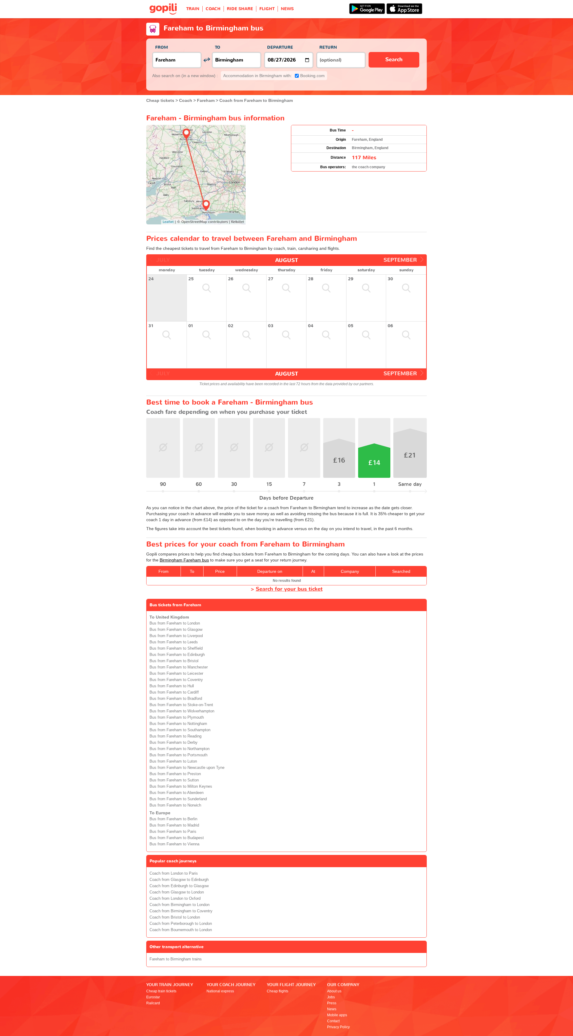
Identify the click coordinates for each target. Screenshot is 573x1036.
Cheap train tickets (161, 991)
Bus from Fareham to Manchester (179, 667)
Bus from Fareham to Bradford (176, 699)
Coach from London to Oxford (175, 898)
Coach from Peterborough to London (181, 924)
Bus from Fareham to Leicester (176, 673)
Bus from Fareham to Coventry (176, 680)
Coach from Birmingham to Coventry (181, 911)
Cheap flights (277, 991)
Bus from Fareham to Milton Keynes (181, 786)
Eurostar (153, 997)
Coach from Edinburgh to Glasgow (179, 886)
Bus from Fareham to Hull (172, 686)
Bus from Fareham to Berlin (173, 819)
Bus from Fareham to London (175, 623)
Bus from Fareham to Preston (175, 774)
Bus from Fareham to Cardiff (174, 692)
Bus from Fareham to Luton (173, 761)
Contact (333, 1021)
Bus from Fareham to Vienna (174, 844)
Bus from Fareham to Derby (174, 742)
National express (220, 991)
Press (331, 1003)
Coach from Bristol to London (175, 917)
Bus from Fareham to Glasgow (176, 630)
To (217, 47)
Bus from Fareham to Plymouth (177, 717)
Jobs (331, 997)
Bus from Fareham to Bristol (174, 661)
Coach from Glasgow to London (177, 892)
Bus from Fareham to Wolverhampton (182, 711)
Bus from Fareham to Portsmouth (178, 755)
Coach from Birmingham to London (180, 905)
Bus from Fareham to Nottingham (178, 724)
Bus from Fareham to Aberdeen (177, 793)
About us (334, 991)
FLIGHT (267, 9)
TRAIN (192, 9)
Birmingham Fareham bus (184, 560)
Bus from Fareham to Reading (175, 736)
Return (328, 47)
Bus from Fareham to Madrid (174, 825)
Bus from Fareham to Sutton (174, 780)
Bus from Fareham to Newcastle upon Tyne (187, 768)
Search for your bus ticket (289, 589)
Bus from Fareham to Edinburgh (177, 655)
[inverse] (206, 60)
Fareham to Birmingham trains (176, 959)
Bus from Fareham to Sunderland (178, 799)
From (161, 47)
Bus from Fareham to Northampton (180, 749)
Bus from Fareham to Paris (173, 832)
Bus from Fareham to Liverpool (176, 636)
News (331, 1009)
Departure (280, 47)
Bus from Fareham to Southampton (180, 730)
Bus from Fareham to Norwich (175, 805)
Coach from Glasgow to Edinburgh (179, 880)
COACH (213, 9)
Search (394, 59)
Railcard (153, 1003)
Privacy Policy (338, 1027)
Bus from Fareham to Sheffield (176, 648)
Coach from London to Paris (174, 873)
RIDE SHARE (240, 9)
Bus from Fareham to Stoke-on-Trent (181, 705)
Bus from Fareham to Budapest (177, 838)
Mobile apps (337, 1015)
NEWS (287, 9)
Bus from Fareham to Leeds (174, 642)
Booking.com (274, 75)
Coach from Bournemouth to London (181, 930)
